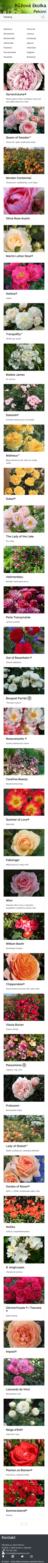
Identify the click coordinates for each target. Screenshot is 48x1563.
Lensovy (30, 34)
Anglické (30, 52)
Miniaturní (8, 29)
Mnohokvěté (9, 38)
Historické (31, 47)
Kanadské (8, 57)
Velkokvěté (8, 43)
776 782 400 (11, 1550)
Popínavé (8, 47)
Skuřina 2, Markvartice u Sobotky (16, 1547)
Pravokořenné (10, 52)
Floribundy (31, 38)
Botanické (31, 57)
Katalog (8, 17)
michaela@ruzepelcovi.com (17, 1553)
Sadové (30, 43)
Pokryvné (31, 29)
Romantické (9, 34)
